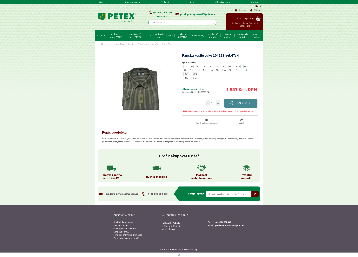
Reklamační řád (120, 225)
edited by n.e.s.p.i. (191, 249)
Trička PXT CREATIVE (183, 35)
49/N (186, 74)
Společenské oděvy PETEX (135, 35)
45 (224, 66)
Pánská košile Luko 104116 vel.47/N (154, 44)
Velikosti (165, 2)
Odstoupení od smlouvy (124, 228)
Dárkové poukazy (228, 35)
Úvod (101, 2)
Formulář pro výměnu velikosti (127, 234)
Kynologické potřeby (243, 35)
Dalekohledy (198, 35)
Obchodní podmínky (123, 222)
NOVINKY (100, 35)
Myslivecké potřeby (213, 35)
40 (192, 66)
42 (205, 66)
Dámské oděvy (257, 35)
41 (198, 66)
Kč (256, 6)
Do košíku (244, 103)
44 (217, 66)
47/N (238, 66)
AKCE (148, 35)
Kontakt (255, 2)
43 (211, 66)
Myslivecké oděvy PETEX (116, 35)
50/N (195, 74)
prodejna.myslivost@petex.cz (197, 14)
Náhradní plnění (132, 2)
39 (185, 66)
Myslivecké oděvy (160, 35)
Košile (131, 44)
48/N (246, 66)
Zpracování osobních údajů (126, 238)
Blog (192, 2)
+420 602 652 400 (163, 12)
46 (230, 66)
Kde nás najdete (222, 2)
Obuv (170, 35)
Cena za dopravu (121, 231)
